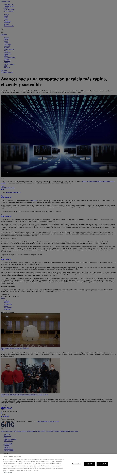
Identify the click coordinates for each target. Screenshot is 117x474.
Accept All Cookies (102, 463)
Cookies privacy (7, 472)
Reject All (89, 463)
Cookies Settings (76, 463)
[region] (58, 464)
